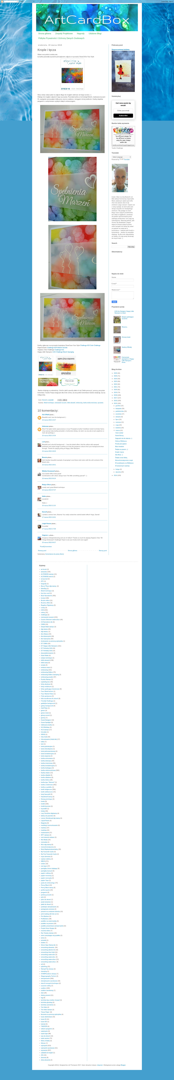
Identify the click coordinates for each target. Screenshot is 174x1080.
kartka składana (46, 777)
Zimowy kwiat (126, 337)
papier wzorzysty (46, 878)
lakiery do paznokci (47, 816)
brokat (43, 598)
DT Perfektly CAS (46, 650)
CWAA (43, 624)
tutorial (43, 1024)
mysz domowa (45, 856)
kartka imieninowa (46, 763)
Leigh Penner (46, 523)
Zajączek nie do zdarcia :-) (123, 438)
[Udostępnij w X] (62, 400)
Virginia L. (45, 535)
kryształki (44, 808)
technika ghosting (46, 1002)
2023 (116, 381)
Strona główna (44, 33)
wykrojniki (44, 1045)
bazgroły (43, 583)
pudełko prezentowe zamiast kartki (52, 926)
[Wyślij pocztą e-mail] (58, 400)
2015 (116, 403)
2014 (116, 475)
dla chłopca (44, 634)
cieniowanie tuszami (60, 402)
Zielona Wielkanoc (121, 441)
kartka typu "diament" (48, 782)
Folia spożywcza (46, 696)
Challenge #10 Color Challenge (90, 345)
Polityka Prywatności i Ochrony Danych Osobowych (61, 38)
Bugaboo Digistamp (47, 605)
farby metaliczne (46, 686)
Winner (43, 1043)
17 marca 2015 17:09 (49, 529)
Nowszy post (42, 550)
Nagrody (80, 33)
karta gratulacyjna (46, 746)
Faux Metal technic (47, 691)
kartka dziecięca (46, 761)
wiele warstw (45, 1038)
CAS (42, 610)
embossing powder (47, 677)
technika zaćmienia (47, 1005)
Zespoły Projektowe (64, 33)
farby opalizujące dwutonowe (50, 689)
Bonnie (44, 457)
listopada (119, 408)
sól (42, 964)
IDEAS (43, 734)
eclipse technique (46, 658)
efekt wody (44, 662)
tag (42, 997)
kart (42, 744)
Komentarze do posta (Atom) (54, 554)
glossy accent (45, 715)
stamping (44, 971)
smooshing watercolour (48, 959)
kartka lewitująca (46, 768)
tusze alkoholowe (46, 1017)
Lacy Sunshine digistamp (49, 813)
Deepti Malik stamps (47, 626)
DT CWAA (44, 643)
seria (42, 938)
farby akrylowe (45, 684)
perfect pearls (45, 890)
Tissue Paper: (45, 1012)
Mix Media (44, 839)
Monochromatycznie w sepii (124, 460)
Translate (127, 159)
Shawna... (125, 327)
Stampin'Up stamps (47, 969)
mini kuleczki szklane (47, 837)
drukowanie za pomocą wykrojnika (52, 641)
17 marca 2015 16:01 (49, 517)
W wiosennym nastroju (122, 466)
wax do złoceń (45, 1036)
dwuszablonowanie (47, 653)
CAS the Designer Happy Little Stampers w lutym (124, 312)
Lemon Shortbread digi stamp (50, 818)
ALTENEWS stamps (47, 574)
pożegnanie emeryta (47, 909)
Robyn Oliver (46, 484)
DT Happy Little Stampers (49, 646)
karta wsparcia (45, 756)
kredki (43, 804)
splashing (44, 966)
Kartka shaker (45, 772)
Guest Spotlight (46, 722)
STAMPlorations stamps (48, 974)
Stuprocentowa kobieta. (121, 49)
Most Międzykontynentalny (49, 849)
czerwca (118, 422)
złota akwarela (45, 1060)
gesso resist (45, 713)
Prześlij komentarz (46, 546)
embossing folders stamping (50, 674)
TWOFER (44, 1026)
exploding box (45, 682)
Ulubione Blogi (95, 33)
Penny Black (45, 885)
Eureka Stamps (46, 679)
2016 (116, 400)
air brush (44, 569)
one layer (44, 866)
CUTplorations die (46, 622)
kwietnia (118, 427)
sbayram (100, 1065)
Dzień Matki (44, 655)
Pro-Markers (45, 916)
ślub (42, 993)
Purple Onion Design (47, 928)
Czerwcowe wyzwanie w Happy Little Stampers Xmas (128, 359)
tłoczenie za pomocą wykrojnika (51, 1014)
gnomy (43, 717)
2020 (116, 389)
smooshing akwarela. (47, 947)
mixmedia (44, 842)
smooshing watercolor (48, 954)
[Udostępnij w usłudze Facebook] (64, 400)
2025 (116, 376)
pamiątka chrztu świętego (49, 868)
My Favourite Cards (47, 851)
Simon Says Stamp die (48, 945)
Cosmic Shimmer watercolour (50, 619)
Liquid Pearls (45, 820)
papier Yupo (45, 880)
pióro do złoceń (46, 899)
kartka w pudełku (46, 787)
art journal (44, 579)
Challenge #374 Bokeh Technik (57, 347)
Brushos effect (45, 603)
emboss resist (45, 667)
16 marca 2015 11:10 (49, 505)
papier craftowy (46, 873)
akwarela (44, 571)
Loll (43, 442)
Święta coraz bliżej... (121, 457)
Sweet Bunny (119, 435)
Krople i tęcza (119, 452)
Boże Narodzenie (46, 595)
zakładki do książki (47, 1052)
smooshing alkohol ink (48, 950)
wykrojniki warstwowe (48, 1048)
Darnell (44, 512)
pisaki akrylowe (46, 902)
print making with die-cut (48, 914)
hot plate (44, 732)
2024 (116, 378)
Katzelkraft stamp (46, 796)
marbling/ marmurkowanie (49, 825)
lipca (117, 419)
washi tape (44, 1033)
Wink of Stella (45, 1040)
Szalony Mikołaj (127, 347)
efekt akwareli (71, 402)
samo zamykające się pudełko (50, 935)
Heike (44, 496)
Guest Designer (46, 720)
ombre (43, 863)
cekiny (43, 612)
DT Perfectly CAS (46, 648)
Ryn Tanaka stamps (47, 933)
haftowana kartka (46, 725)
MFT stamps (45, 835)
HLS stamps (45, 729)
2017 (116, 398)
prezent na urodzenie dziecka (50, 911)
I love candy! (119, 433)
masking (43, 830)
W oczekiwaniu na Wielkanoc (124, 463)
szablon (43, 988)
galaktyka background (48, 703)
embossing (79, 402)
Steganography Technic (48, 976)
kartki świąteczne (46, 789)
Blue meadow (119, 446)
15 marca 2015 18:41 (49, 464)
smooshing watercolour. (48, 962)
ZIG (42, 1055)
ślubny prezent (45, 995)
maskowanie (45, 832)
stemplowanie (45, 978)
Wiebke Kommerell (48, 471)
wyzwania (100, 402)
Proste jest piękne (121, 444)
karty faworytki (45, 794)
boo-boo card (45, 593)
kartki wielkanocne (47, 792)
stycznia (118, 472)
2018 (116, 395)
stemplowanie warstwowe (49, 981)
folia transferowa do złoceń (49, 698)
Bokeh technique (49, 402)
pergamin (44, 892)
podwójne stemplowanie (48, 907)
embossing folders (47, 672)
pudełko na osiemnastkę (48, 921)
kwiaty (43, 811)
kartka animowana (47, 758)
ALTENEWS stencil (47, 576)
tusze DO (44, 1021)
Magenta (44, 823)
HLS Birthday (45, 727)
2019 (116, 392)
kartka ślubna (45, 780)
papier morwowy (46, 875)
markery (43, 828)
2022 (116, 384)
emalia (43, 665)
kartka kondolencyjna (47, 765)
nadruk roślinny (46, 859)
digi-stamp (44, 629)
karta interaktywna (47, 749)
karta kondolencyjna (47, 753)
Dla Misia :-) (119, 455)
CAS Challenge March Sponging (63, 352)
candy (43, 607)
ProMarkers (44, 919)
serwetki (43, 940)
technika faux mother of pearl (50, 1000)
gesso (43, 710)
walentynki (44, 1031)
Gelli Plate (44, 708)
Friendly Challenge (47, 701)
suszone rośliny (46, 985)
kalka (42, 741)
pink (42, 897)
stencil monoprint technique (50, 983)
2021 (116, 387)
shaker (43, 942)
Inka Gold (44, 737)
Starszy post (103, 550)
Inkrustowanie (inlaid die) (49, 739)
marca (118, 430)
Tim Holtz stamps (46, 1009)
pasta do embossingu (48, 883)
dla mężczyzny (45, 638)
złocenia (43, 1057)
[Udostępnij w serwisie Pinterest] (66, 400)
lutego (118, 469)
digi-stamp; (44, 631)
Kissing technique (46, 799)
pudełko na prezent (47, 923)
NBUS (43, 861)
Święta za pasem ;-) (121, 449)
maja (117, 425)
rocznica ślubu (45, 930)
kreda (43, 801)
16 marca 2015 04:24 (49, 478)
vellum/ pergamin (46, 1029)
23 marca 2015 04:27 (49, 542)
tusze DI (43, 1019)
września (119, 414)
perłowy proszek (46, 895)
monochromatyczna (47, 847)
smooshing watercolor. (48, 957)
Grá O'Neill (45, 414)
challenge (44, 615)
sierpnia (118, 417)
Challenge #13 (59, 350)
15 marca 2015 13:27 (49, 420)
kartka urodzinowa (47, 784)
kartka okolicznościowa (90, 402)
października (120, 411)
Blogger (123, 1065)
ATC (42, 581)
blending (43, 588)
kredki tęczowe (45, 806)
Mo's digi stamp (46, 844)
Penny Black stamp (47, 887)
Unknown (45, 426)
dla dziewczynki (46, 636)
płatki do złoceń (46, 904)
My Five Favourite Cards (49, 854)
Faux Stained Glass (47, 694)
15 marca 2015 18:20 (49, 451)
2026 (116, 373)
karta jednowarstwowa (48, 751)
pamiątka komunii (46, 871)
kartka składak (45, 775)
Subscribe (123, 116)
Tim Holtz (44, 1007)
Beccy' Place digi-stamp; (48, 586)
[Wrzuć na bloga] (60, 400)
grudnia (118, 405)
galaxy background (47, 706)
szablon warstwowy (47, 990)
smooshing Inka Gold (47, 952)
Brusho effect (45, 600)
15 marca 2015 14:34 (49, 435)
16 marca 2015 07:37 (49, 490)
